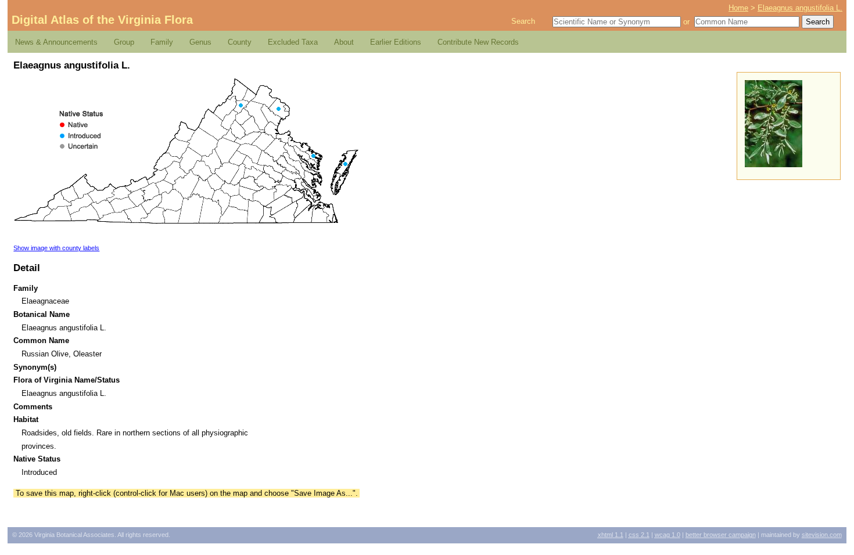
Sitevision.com (822, 534)
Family (161, 42)
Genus (200, 42)
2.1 (639, 534)
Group (124, 42)
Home (738, 7)
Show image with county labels (56, 247)
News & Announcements (56, 42)
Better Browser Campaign (721, 534)
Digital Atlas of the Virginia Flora (102, 19)
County (240, 42)
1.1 (610, 534)
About (344, 42)
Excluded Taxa (293, 42)
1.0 (667, 534)
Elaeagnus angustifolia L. (800, 7)
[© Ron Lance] (773, 164)
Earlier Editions (395, 42)
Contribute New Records (478, 42)
